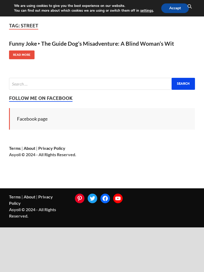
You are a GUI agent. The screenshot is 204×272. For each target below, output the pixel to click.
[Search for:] (102, 84)
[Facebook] (105, 198)
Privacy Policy (51, 148)
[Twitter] (92, 198)
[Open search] (190, 6)
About (29, 148)
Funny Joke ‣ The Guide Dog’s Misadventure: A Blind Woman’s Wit (91, 43)
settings (146, 10)
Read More (20, 53)
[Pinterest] (79, 198)
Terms (15, 148)
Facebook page (32, 119)
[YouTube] (118, 198)
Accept (175, 8)
